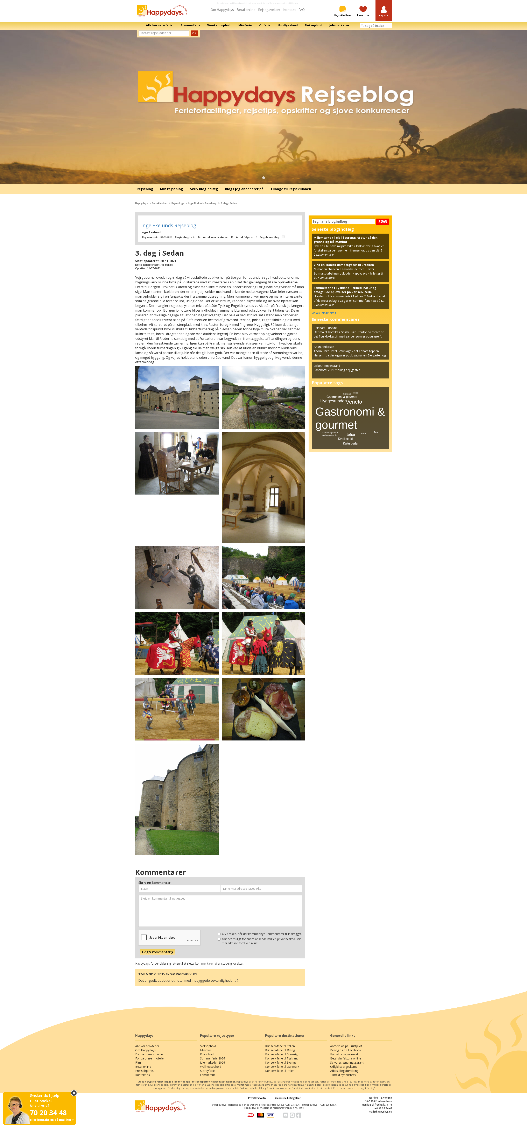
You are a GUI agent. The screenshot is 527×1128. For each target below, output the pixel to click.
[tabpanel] (263, 107)
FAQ (301, 9)
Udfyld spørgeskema (344, 1067)
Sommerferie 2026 (212, 1058)
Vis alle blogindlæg (324, 313)
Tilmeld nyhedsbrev (343, 1075)
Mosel (355, 393)
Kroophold (207, 1054)
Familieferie (208, 1075)
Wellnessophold (210, 1067)
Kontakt (289, 9)
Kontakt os (142, 1075)
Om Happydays (222, 9)
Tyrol (376, 432)
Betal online (246, 9)
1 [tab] (263, 178)
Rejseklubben (159, 203)
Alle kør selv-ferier (147, 1046)
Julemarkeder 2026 (212, 1062)
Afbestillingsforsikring (344, 1071)
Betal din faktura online (345, 1058)
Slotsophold (208, 1046)
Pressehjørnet (144, 1071)
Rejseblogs (177, 203)
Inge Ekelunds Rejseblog (202, 203)
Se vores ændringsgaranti (347, 1062)
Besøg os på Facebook (345, 1050)
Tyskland (347, 394)
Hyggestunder (333, 401)
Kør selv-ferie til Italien (280, 1046)
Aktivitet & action (330, 435)
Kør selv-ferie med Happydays (230, 3)
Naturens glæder (330, 432)
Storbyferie (207, 1071)
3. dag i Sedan (229, 203)
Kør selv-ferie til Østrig (280, 1050)
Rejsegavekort (269, 9)
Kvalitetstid (345, 438)
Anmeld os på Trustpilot (346, 1046)
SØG (382, 221)
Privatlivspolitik (257, 1098)
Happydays (141, 203)
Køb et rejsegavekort (344, 1054)
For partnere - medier (149, 1054)
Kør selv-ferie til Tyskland (281, 1058)
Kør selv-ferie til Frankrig (281, 1054)
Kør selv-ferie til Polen (279, 1071)
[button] (383, 11)
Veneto (354, 402)
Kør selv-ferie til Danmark (282, 1067)
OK (194, 33)
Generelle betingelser (288, 1098)
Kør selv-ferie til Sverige (280, 1062)
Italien (350, 434)
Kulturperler (350, 443)
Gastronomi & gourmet (341, 396)
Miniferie (206, 1050)
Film (138, 1062)
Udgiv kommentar (157, 952)
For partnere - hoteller (150, 1058)
